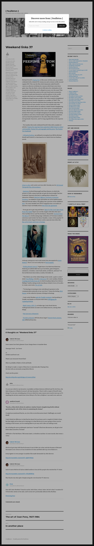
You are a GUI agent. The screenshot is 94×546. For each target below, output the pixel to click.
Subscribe (62, 25)
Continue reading (47, 30)
